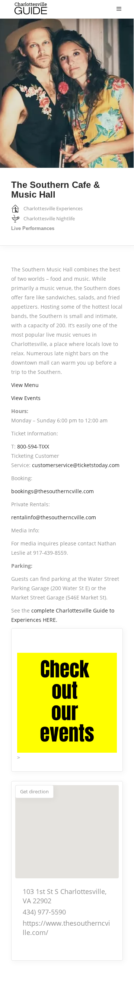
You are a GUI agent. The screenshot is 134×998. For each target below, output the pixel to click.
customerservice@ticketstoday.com (75, 465)
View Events (26, 398)
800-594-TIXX (33, 446)
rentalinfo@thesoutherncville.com (53, 517)
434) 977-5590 (44, 911)
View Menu (25, 384)
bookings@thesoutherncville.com (52, 491)
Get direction (34, 791)
